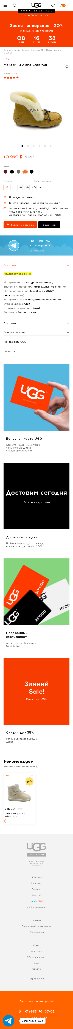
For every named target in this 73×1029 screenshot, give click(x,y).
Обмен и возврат (36, 957)
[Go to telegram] (8, 1020)
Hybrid (33, 901)
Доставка (36, 951)
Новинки (36, 920)
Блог (36, 963)
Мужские (36, 883)
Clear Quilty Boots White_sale (15, 815)
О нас (36, 945)
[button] (22, 146)
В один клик (49, 225)
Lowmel (36, 895)
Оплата (36, 969)
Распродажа (36, 932)
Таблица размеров (42, 181)
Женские (36, 877)
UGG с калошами (36, 907)
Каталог (25, 50)
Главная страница (12, 50)
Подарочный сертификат (36, 926)
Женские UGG (38, 50)
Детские (36, 889)
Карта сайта (36, 978)
